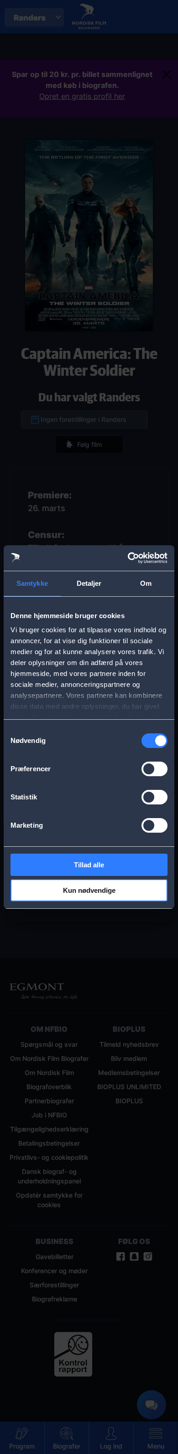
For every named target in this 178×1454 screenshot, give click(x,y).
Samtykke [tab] (32, 583)
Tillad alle (89, 865)
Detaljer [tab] (89, 583)
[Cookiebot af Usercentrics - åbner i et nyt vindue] (128, 558)
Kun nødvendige (89, 890)
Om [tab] (146, 583)
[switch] (154, 769)
